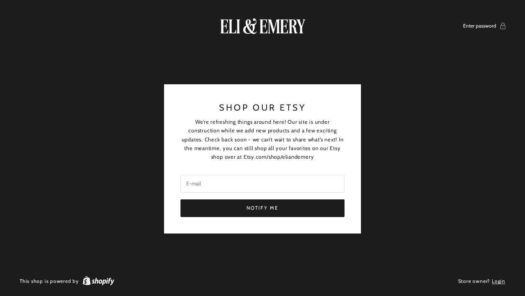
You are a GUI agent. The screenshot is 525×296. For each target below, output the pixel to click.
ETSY (293, 107)
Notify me (262, 208)
